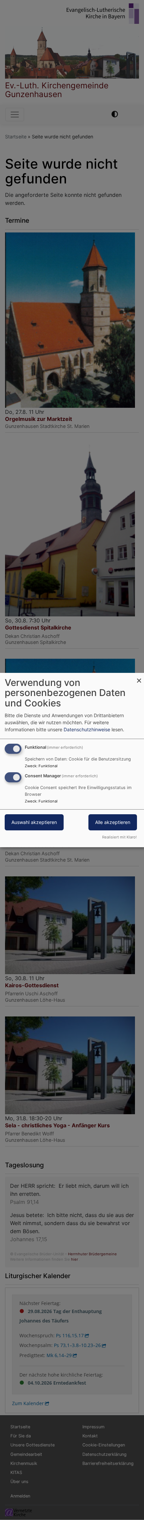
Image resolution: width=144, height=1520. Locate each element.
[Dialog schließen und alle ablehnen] (139, 677)
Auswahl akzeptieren (34, 822)
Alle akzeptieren (112, 822)
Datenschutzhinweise (87, 729)
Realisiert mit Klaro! (119, 837)
